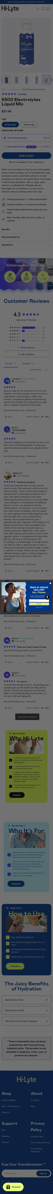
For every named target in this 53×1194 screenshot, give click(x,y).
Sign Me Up (39, 603)
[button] (47, 597)
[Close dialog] (50, 583)
